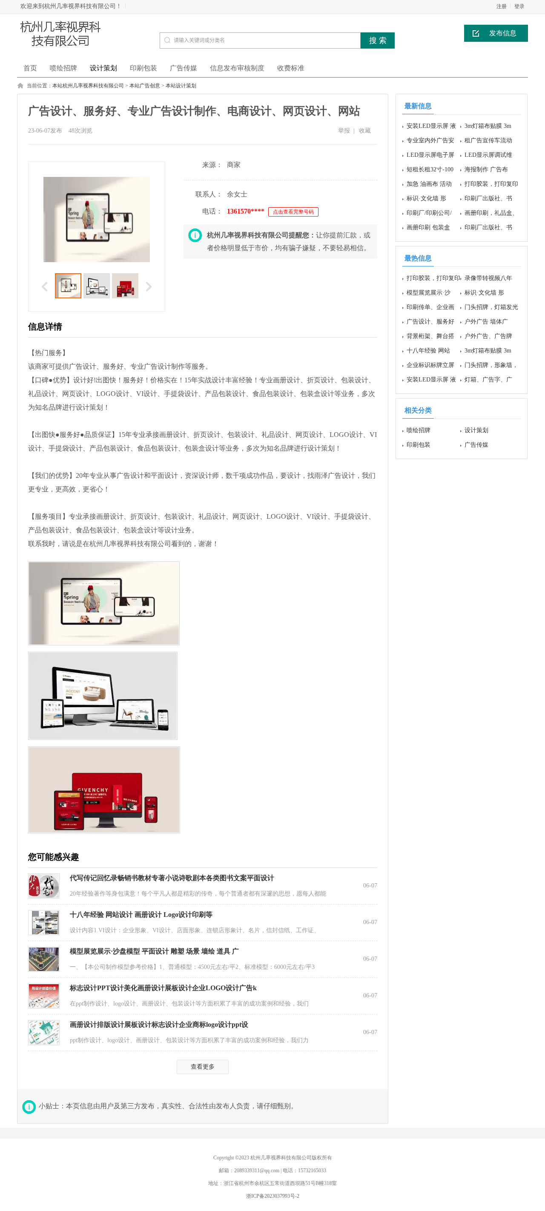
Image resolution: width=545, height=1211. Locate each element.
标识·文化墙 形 (426, 198)
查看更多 (203, 1067)
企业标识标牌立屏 (430, 365)
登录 (519, 6)
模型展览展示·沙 (428, 292)
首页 (30, 68)
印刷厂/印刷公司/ (429, 213)
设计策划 (476, 430)
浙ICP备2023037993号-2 (272, 1196)
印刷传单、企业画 (430, 307)
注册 (501, 6)
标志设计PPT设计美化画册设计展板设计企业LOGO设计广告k (163, 987)
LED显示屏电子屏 (430, 155)
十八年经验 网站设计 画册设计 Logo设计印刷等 (141, 914)
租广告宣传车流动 (488, 140)
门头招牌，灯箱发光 (491, 307)
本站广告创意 (144, 86)
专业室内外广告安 (430, 140)
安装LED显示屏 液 (431, 126)
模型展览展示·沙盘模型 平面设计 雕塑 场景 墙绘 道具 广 (154, 951)
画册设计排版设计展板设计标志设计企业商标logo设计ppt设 (159, 1024)
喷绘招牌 (418, 430)
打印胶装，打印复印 (491, 184)
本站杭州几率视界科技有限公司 (88, 86)
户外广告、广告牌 (488, 336)
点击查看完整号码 (293, 212)
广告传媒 (476, 445)
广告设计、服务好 (430, 321)
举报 (344, 130)
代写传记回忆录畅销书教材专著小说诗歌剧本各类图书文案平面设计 (172, 878)
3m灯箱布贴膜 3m (488, 126)
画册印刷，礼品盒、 (491, 213)
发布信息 (502, 33)
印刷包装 (418, 445)
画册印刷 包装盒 (428, 227)
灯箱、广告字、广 (488, 379)
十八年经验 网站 (428, 350)
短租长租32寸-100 (430, 169)
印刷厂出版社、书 (488, 198)
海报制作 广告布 (486, 169)
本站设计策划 (181, 86)
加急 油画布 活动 (429, 184)
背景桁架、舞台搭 (430, 336)
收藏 (365, 130)
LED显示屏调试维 (488, 155)
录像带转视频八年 (488, 278)
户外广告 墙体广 (486, 321)
